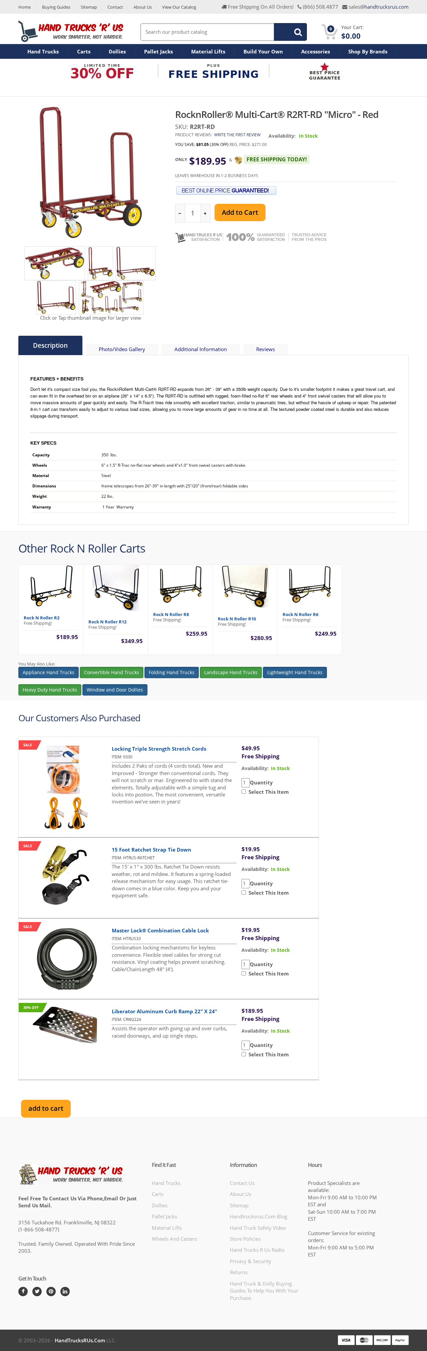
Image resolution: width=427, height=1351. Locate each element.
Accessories (315, 51)
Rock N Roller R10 (237, 619)
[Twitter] (37, 1291)
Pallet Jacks (158, 51)
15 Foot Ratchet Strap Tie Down (151, 849)
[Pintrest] (51, 1291)
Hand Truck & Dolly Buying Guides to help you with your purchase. (264, 1290)
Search (286, 31)
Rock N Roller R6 (300, 614)
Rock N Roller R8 (171, 614)
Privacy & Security (250, 1261)
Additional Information (200, 349)
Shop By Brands (367, 51)
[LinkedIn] (65, 1291)
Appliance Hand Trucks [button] (48, 672)
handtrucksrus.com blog (258, 1216)
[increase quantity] (205, 213)
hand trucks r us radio (257, 1249)
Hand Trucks (43, 51)
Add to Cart (240, 212)
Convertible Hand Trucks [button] (111, 672)
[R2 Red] (54, 262)
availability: (255, 768)
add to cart (45, 1108)
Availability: (282, 136)
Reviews (265, 349)
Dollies (117, 51)
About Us (142, 7)
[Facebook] (23, 1291)
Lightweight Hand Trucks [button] (295, 672)
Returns (239, 1272)
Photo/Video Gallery (122, 349)
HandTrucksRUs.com (80, 1340)
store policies (245, 1238)
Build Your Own (263, 51)
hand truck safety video (258, 1227)
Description (50, 345)
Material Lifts (208, 51)
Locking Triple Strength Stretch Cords (159, 748)
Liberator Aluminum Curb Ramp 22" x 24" (164, 1011)
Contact (115, 7)
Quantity (261, 782)
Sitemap (89, 7)
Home (24, 7)
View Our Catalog (179, 7)
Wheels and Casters (174, 1238)
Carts (83, 51)
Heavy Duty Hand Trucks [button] (50, 690)
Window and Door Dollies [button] (115, 690)
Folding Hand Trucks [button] (171, 672)
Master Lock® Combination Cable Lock (160, 930)
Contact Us (242, 1183)
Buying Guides (56, 7)
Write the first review (237, 135)
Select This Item (267, 791)
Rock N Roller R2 (41, 618)
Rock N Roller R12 (107, 622)
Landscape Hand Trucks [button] (231, 672)
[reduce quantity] (180, 213)
